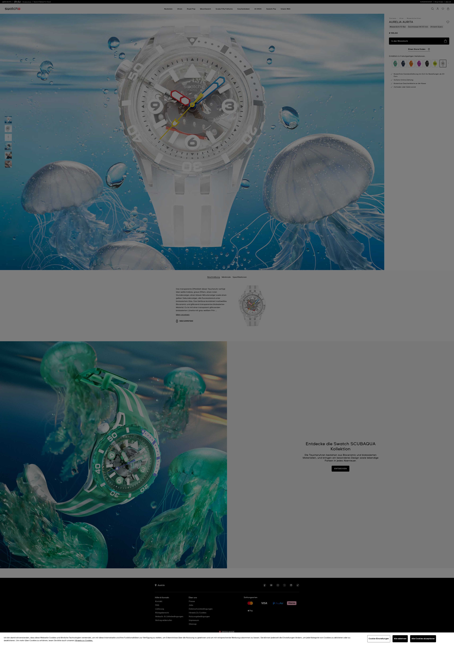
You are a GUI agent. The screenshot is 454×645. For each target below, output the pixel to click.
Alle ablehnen (400, 639)
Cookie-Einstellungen (379, 639)
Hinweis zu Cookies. (84, 640)
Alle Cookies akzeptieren (423, 639)
